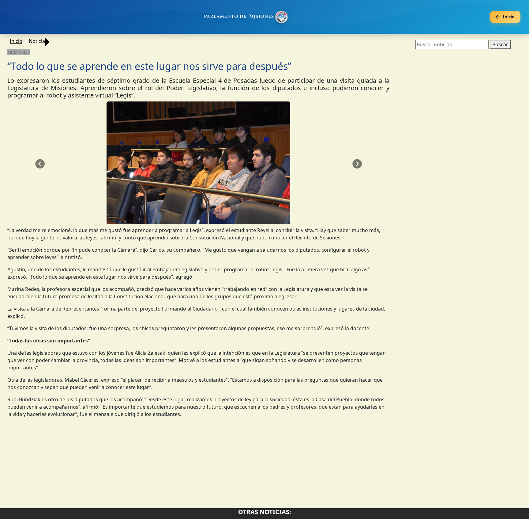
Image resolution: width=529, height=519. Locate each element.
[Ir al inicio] (247, 17)
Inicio (16, 41)
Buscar (500, 44)
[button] (40, 164)
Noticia (37, 41)
